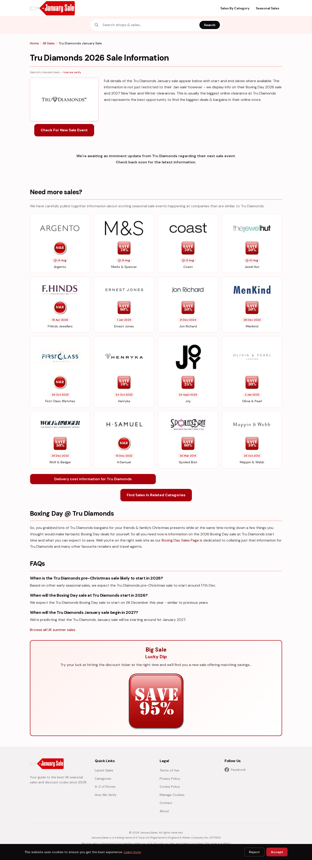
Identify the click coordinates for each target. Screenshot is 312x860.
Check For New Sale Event (64, 130)
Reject (254, 852)
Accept (277, 852)
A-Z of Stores (105, 787)
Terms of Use (169, 770)
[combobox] (149, 24)
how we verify (72, 72)
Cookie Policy (170, 787)
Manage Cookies (172, 795)
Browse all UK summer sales (52, 629)
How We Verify (105, 795)
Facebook (238, 770)
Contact (166, 803)
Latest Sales (104, 770)
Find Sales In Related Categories (156, 495)
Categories (103, 778)
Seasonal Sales (267, 8)
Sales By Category (234, 8)
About (164, 811)
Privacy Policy (170, 778)
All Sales (49, 43)
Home (34, 43)
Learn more (132, 852)
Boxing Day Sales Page (180, 540)
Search (209, 25)
